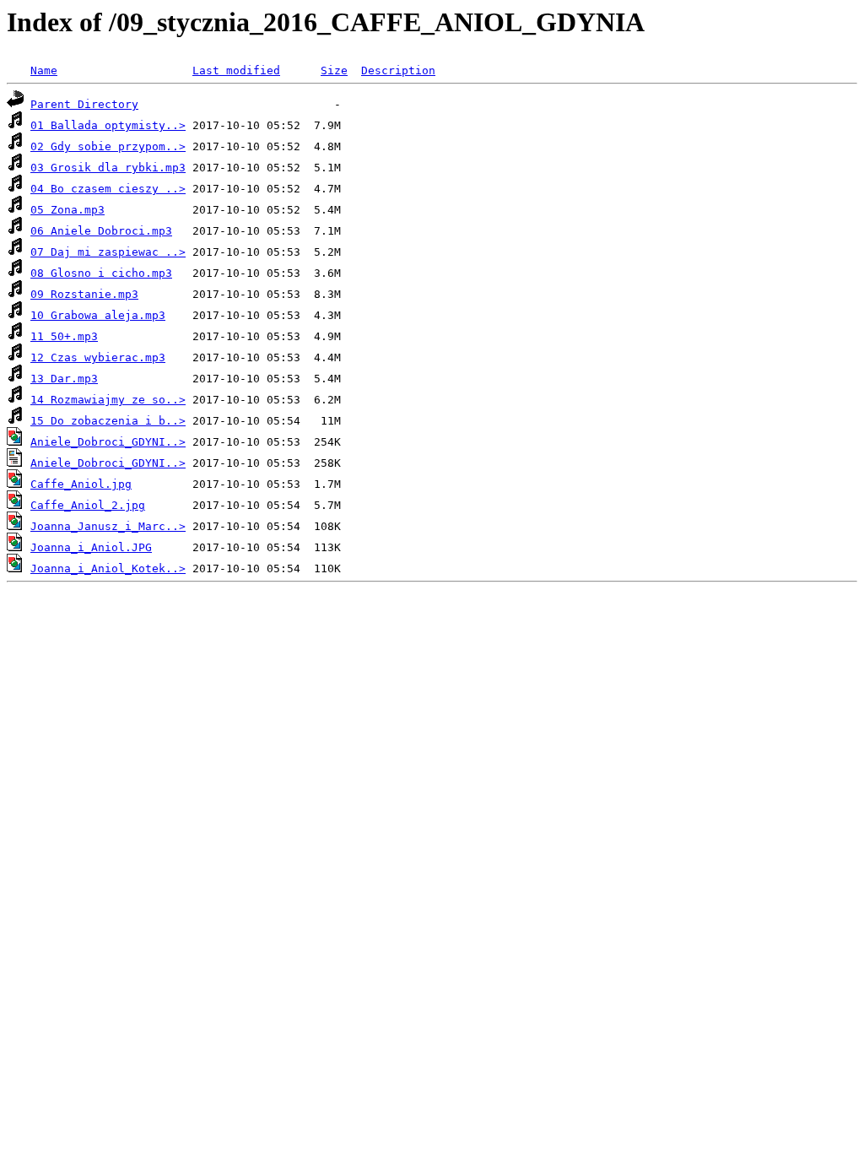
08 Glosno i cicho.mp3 (101, 273)
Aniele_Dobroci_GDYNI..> (108, 442)
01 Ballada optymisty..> (108, 125)
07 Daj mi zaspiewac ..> (108, 252)
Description (398, 70)
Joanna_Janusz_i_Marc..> (108, 526)
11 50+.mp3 (64, 336)
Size (334, 70)
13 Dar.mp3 (64, 378)
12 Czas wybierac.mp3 (97, 357)
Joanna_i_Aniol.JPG (91, 547)
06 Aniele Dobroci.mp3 (101, 231)
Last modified (236, 70)
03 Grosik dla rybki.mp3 (108, 167)
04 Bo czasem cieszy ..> (108, 188)
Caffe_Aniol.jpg (81, 484)
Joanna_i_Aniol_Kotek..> (108, 568)
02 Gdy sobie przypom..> (108, 146)
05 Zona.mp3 (67, 209)
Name (43, 70)
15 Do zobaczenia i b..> (108, 420)
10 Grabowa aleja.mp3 (97, 315)
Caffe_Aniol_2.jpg (87, 505)
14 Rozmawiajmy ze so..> (108, 399)
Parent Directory (84, 104)
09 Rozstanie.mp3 (84, 294)
